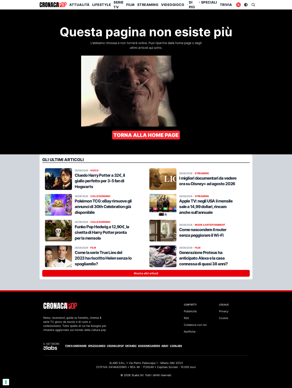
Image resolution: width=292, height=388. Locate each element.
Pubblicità (190, 311)
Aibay (164, 345)
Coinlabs (176, 345)
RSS (186, 318)
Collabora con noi (195, 324)
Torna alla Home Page (146, 135)
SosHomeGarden (149, 345)
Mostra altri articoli (146, 273)
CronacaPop (115, 345)
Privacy (223, 311)
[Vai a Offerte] (238, 4)
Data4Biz (131, 345)
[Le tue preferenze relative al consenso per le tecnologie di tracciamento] (6, 382)
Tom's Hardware (76, 345)
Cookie (223, 318)
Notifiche (190, 331)
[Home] (53, 4)
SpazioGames (96, 345)
